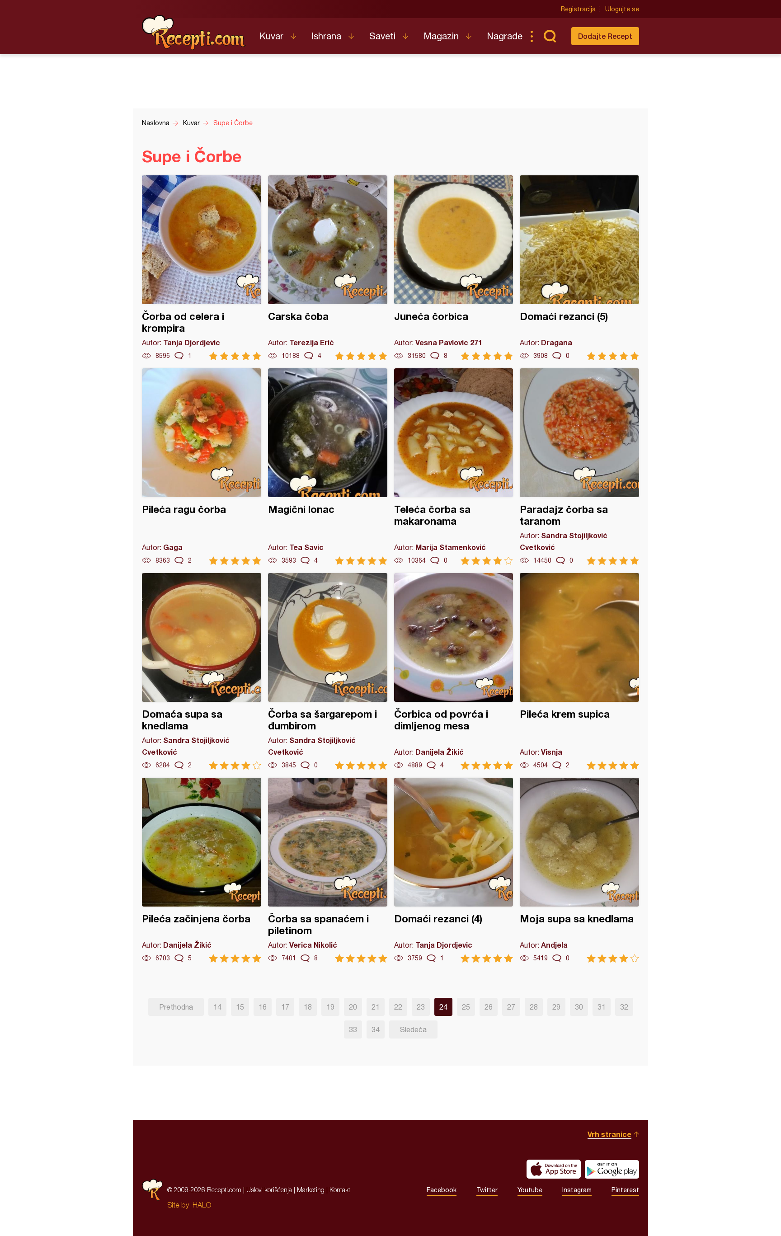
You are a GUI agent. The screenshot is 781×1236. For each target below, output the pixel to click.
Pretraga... (549, 36)
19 (330, 1007)
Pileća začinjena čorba (201, 870)
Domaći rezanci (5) (579, 267)
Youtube (530, 1190)
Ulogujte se (622, 9)
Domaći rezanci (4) (453, 870)
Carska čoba (327, 267)
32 (624, 1007)
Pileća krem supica (579, 671)
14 (217, 1007)
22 (398, 1007)
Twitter (487, 1190)
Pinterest (625, 1190)
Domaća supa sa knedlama (201, 671)
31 (602, 1007)
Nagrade (504, 36)
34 (376, 1029)
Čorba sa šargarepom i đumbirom (327, 671)
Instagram (577, 1190)
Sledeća (413, 1029)
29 (556, 1007)
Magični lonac (327, 466)
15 (240, 1007)
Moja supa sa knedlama (579, 870)
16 (263, 1007)
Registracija (578, 9)
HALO (202, 1205)
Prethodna (176, 1007)
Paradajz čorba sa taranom (579, 466)
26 (489, 1007)
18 (308, 1007)
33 (353, 1029)
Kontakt (339, 1190)
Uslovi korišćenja (269, 1190)
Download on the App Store (554, 1169)
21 (376, 1007)
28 (534, 1007)
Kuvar (271, 36)
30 (579, 1007)
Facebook (441, 1190)
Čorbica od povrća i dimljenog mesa (453, 671)
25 (466, 1007)
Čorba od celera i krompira (201, 267)
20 (353, 1007)
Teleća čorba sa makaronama (453, 466)
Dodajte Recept (605, 36)
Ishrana (326, 36)
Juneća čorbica (453, 267)
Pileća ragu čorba (201, 466)
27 (511, 1007)
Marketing (311, 1190)
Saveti (382, 36)
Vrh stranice (609, 1134)
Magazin (441, 36)
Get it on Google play (612, 1169)
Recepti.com (194, 32)
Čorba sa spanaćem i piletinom (327, 870)
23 (421, 1007)
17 (285, 1007)
